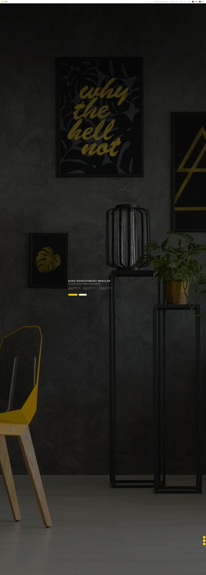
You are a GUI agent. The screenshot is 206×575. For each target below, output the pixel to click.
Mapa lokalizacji (164, 1)
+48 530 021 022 (149, 1)
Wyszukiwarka (156, 1)
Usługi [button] (176, 1)
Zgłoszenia (171, 1)
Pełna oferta (82, 294)
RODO (185, 1)
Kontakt (189, 1)
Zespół (181, 1)
